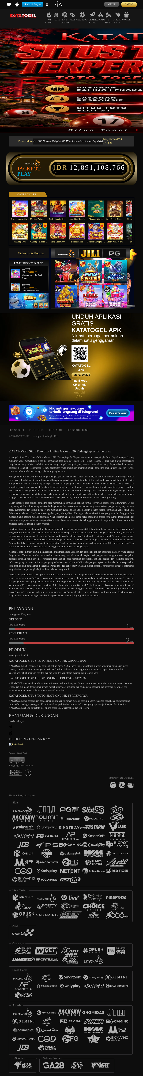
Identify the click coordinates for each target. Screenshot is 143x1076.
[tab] (66, 253)
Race (72, 20)
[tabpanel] (71, 80)
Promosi (126, 20)
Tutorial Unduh (81, 374)
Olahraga (82, 20)
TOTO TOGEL (36, 430)
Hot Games (49, 21)
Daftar (129, 4)
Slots (57, 20)
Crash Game (92, 21)
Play (24, 174)
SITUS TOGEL (17, 430)
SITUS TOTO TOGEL (78, 430)
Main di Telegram (34, 4)
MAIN (22, 208)
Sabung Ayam (117, 21)
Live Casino (65, 21)
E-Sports (109, 21)
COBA (68, 268)
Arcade (100, 20)
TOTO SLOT (55, 430)
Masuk (112, 4)
